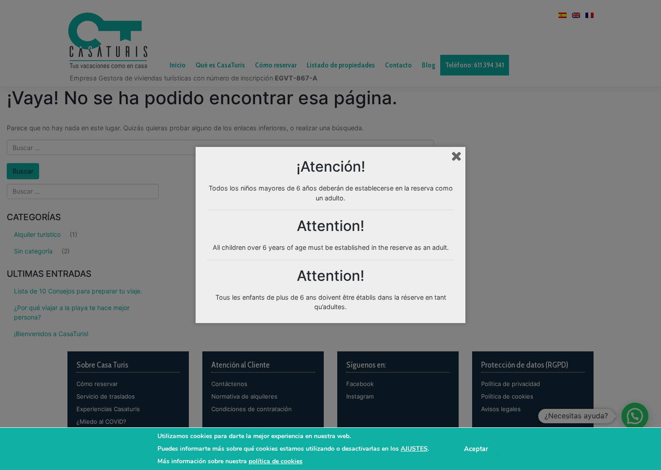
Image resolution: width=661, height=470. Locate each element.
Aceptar (476, 448)
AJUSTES (414, 449)
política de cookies (276, 461)
